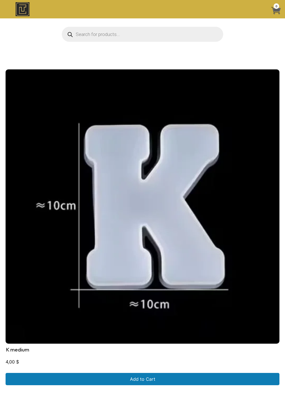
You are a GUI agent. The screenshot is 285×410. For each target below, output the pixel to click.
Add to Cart (142, 379)
